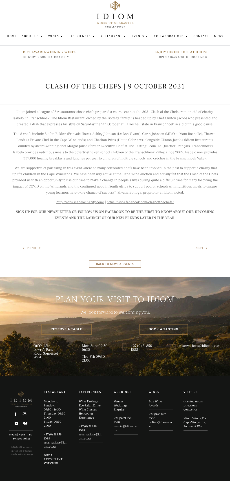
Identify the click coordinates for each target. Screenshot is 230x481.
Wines (53, 36)
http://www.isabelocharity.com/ (80, 202)
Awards (154, 405)
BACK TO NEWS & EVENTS (115, 264)
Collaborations (169, 36)
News (22, 434)
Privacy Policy (21, 438)
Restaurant (111, 36)
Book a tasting (164, 329)
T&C (30, 434)
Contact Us (190, 409)
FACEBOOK (114, 212)
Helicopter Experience (86, 415)
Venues (119, 401)
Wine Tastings (88, 401)
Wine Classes (88, 409)
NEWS (218, 36)
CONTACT (201, 36)
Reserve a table (66, 329)
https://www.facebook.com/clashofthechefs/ (140, 202)
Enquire (119, 409)
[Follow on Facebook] (15, 414)
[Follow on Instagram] (24, 414)
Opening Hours (193, 401)
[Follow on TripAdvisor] (25, 423)
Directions (190, 405)
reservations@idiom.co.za (55, 444)
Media (13, 434)
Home (12, 36)
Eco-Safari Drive (90, 405)
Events (138, 36)
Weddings (120, 405)
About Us (30, 36)
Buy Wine (155, 401)
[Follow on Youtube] (16, 423)
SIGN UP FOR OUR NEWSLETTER (43, 212)
